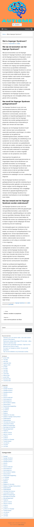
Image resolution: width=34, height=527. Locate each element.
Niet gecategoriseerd (8, 429)
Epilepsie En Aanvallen (8, 415)
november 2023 (7, 380)
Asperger (5, 387)
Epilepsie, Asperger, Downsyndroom (12, 416)
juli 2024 (5, 366)
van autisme (6, 443)
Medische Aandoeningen (9, 425)
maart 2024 (6, 373)
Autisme (5, 394)
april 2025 (5, 361)
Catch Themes (21, 524)
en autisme (6, 409)
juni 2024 (5, 368)
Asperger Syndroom (20, 303)
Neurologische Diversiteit (9, 427)
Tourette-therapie (7, 441)
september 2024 (7, 363)
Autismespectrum (7, 399)
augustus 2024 (6, 365)
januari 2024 (6, 377)
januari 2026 (6, 358)
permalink (11, 304)
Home (4, 34)
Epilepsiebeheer (7, 420)
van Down (5, 444)
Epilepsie (5, 411)
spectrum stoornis (7, 432)
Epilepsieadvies (7, 418)
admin (18, 43)
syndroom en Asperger (8, 439)
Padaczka (5, 430)
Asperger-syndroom (8, 390)
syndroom (5, 436)
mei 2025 (5, 359)
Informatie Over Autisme (9, 422)
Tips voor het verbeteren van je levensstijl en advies (15, 351)
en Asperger (6, 408)
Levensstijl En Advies (8, 423)
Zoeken (4, 327)
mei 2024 (5, 370)
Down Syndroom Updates (9, 402)
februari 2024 (6, 375)
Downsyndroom (7, 404)
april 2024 (5, 372)
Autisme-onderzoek (8, 397)
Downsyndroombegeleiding (9, 406)
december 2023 (7, 379)
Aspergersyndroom (7, 392)
